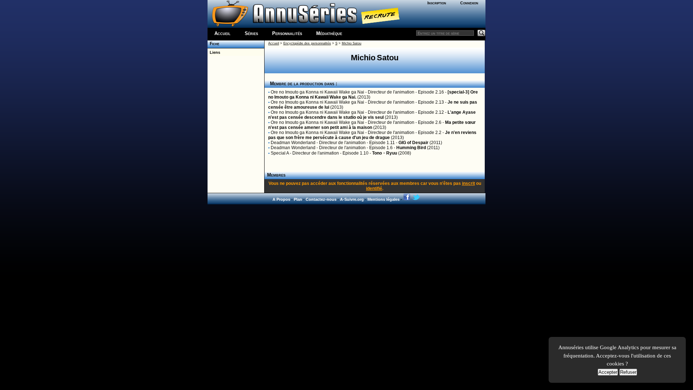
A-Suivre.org (352, 199)
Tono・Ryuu (384, 153)
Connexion (469, 3)
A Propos (281, 199)
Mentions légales (383, 199)
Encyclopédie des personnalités (307, 43)
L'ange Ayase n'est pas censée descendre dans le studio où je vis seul (372, 115)
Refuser (628, 372)
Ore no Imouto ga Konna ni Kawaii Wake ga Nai (317, 92)
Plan (298, 199)
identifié (374, 188)
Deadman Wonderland (293, 142)
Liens (214, 52)
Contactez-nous (321, 199)
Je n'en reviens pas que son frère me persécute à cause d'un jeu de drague (372, 135)
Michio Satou (351, 43)
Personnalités (287, 33)
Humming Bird (411, 147)
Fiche (213, 43)
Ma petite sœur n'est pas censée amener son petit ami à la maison (372, 125)
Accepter (607, 372)
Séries (251, 33)
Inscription (436, 3)
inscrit (468, 183)
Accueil (222, 33)
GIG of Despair (413, 142)
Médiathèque (329, 33)
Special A (280, 153)
